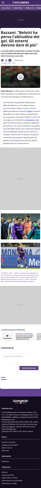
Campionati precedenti (10, 445)
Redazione (5, 461)
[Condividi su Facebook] (6, 60)
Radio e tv (29, 8)
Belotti (30, 111)
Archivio (4, 472)
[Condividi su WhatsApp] (2, 60)
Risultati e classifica (8, 442)
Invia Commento (29, 368)
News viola (18, 8)
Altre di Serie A (7, 448)
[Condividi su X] (9, 60)
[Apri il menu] (3, 2)
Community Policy (8, 475)
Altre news (5, 450)
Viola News (6, 8)
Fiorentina (30, 120)
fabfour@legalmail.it (9, 429)
